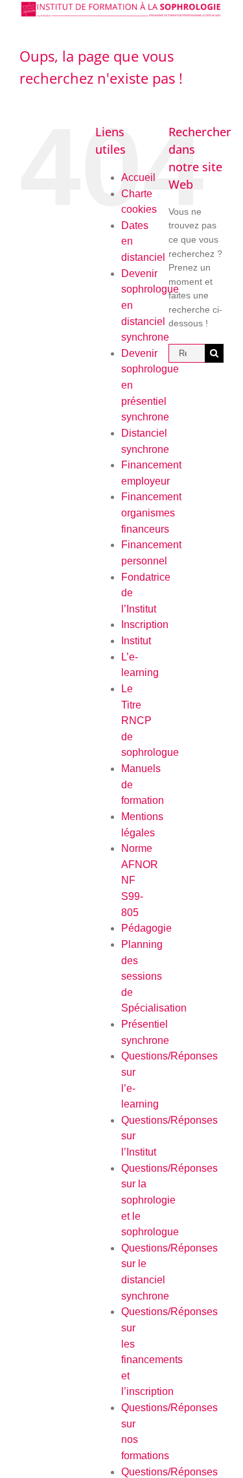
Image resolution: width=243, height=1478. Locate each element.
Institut (136, 640)
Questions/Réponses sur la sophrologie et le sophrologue (169, 1200)
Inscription (144, 624)
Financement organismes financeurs (151, 512)
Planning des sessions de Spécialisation (154, 976)
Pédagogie (146, 928)
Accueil (138, 177)
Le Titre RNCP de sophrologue (150, 720)
